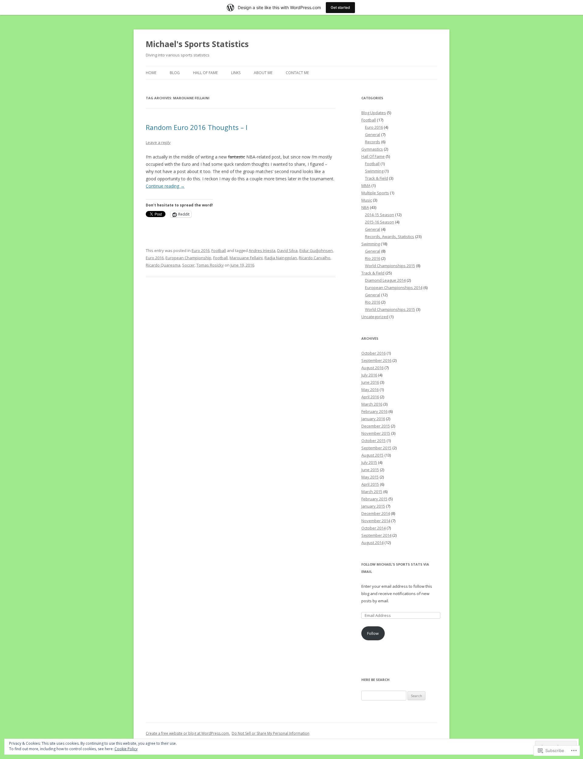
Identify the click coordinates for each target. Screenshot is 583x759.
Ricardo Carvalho (314, 257)
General (372, 134)
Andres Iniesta (262, 250)
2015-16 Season (379, 222)
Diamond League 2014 (385, 280)
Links (235, 72)
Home (151, 72)
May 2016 (370, 389)
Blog (175, 72)
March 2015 (371, 491)
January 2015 (373, 506)
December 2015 (375, 426)
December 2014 (375, 513)
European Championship (188, 257)
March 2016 (371, 404)
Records (372, 142)
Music (366, 200)
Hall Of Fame (205, 72)
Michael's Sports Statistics (197, 44)
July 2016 (369, 375)
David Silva (287, 250)
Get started (340, 7)
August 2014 (372, 542)
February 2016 (374, 411)
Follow (373, 633)
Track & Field (376, 178)
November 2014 (375, 520)
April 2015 (370, 484)
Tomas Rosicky (210, 265)
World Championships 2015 (390, 265)
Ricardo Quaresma (163, 265)
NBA (365, 207)
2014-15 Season (379, 214)
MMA (365, 185)
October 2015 (373, 440)
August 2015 (372, 455)
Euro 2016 (201, 250)
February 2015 (374, 499)
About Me (263, 72)
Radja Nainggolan (280, 257)
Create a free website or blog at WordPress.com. (188, 733)
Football (218, 250)
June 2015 (370, 469)
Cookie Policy (126, 748)
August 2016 (372, 367)
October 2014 (373, 528)
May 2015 (370, 477)
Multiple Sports (375, 193)
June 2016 (370, 382)
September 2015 (376, 448)
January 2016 (373, 418)
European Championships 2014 (393, 287)
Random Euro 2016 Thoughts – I (196, 127)
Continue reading (165, 186)
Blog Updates (373, 112)
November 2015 (375, 433)
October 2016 (373, 353)
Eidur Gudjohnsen (316, 250)
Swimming (374, 171)
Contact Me (297, 72)
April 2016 (370, 397)
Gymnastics (372, 149)
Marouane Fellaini (246, 257)
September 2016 (376, 360)
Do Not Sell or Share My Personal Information (270, 733)
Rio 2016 (372, 258)
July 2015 (369, 462)
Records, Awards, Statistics (389, 236)
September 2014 (376, 535)
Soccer (188, 265)
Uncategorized (374, 316)
